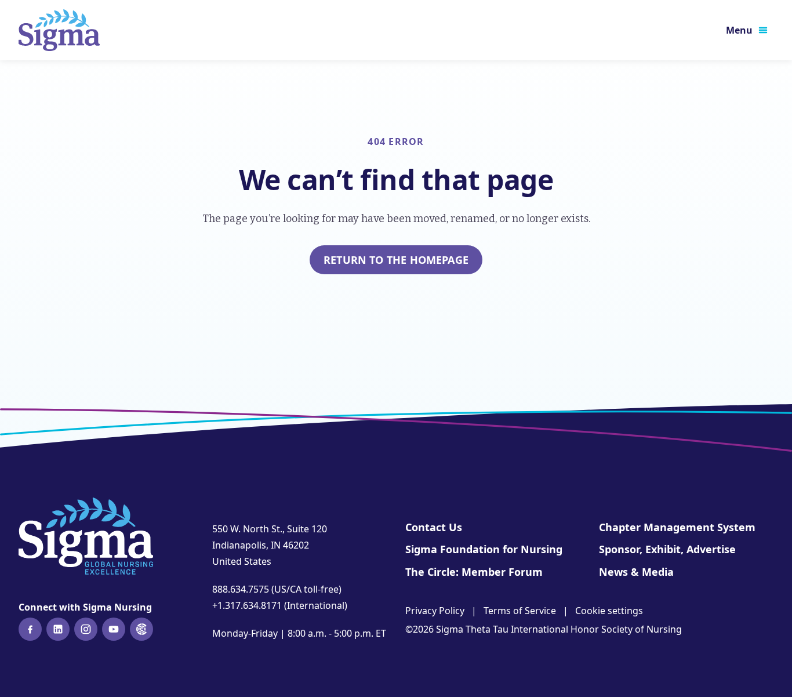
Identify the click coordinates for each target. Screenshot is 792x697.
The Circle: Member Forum (474, 572)
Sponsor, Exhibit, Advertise (667, 549)
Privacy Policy (434, 610)
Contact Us (433, 527)
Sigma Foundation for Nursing (483, 549)
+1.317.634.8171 (247, 605)
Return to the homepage (396, 260)
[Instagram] (85, 629)
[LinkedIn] (58, 629)
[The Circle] (141, 629)
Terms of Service (520, 610)
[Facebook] (30, 629)
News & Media (636, 572)
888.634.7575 (240, 589)
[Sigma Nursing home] (59, 30)
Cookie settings (609, 610)
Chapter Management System (677, 527)
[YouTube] (113, 629)
